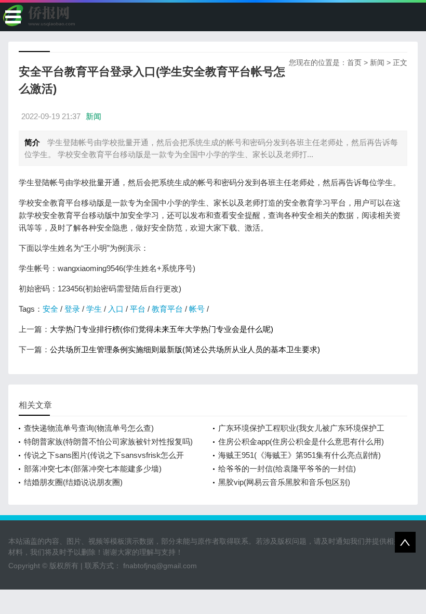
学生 (94, 308)
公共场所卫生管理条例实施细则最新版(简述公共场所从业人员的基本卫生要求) (185, 349)
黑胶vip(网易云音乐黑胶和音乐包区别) (284, 482)
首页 (354, 62)
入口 (116, 308)
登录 (72, 308)
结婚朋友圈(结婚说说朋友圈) (73, 482)
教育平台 (167, 308)
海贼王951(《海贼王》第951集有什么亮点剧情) (299, 455)
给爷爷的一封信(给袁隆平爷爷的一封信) (287, 468)
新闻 (377, 62)
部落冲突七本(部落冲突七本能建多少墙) (93, 468)
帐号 (197, 308)
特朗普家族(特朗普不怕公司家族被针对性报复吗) (108, 441)
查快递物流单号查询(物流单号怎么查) (89, 428)
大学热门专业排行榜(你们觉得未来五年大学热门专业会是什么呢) (161, 329)
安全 (50, 308)
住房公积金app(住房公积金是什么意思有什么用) (301, 441)
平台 (137, 308)
